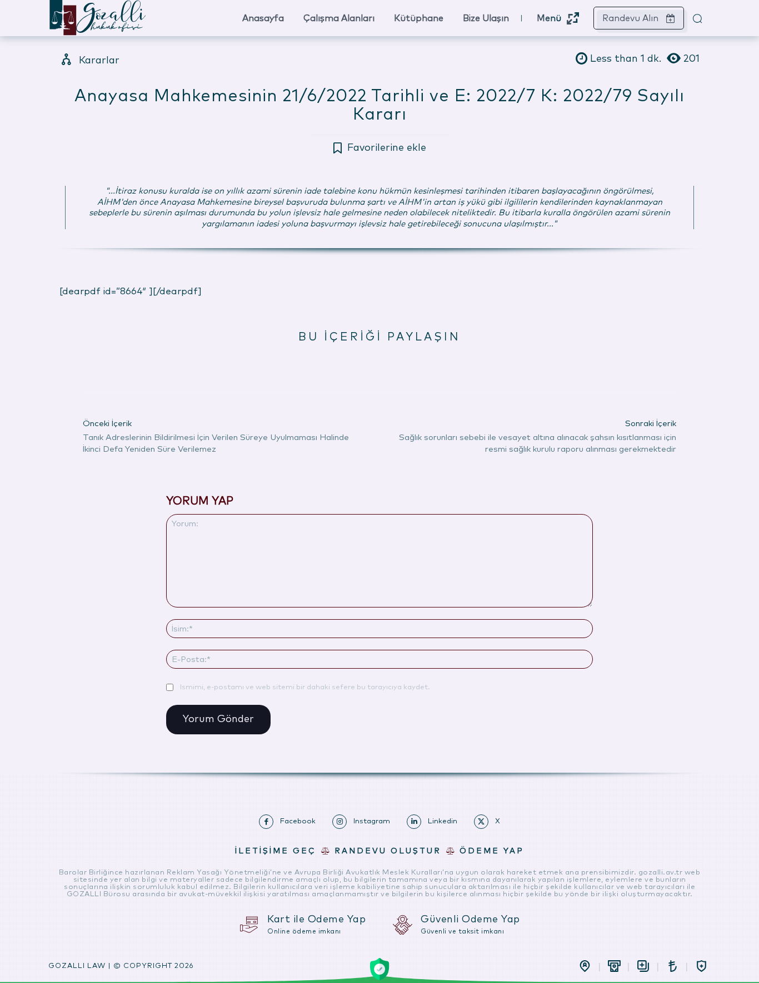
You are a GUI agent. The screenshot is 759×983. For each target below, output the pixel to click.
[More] (469, 364)
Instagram (371, 821)
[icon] (585, 966)
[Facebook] (289, 364)
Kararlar (99, 61)
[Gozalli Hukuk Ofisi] (131, 18)
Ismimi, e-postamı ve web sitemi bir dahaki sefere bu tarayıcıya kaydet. (305, 687)
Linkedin (442, 821)
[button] (697, 18)
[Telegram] (417, 364)
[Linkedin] (366, 364)
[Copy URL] (443, 364)
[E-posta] (392, 364)
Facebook (298, 821)
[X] (315, 364)
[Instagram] (339, 821)
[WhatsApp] (340, 364)
